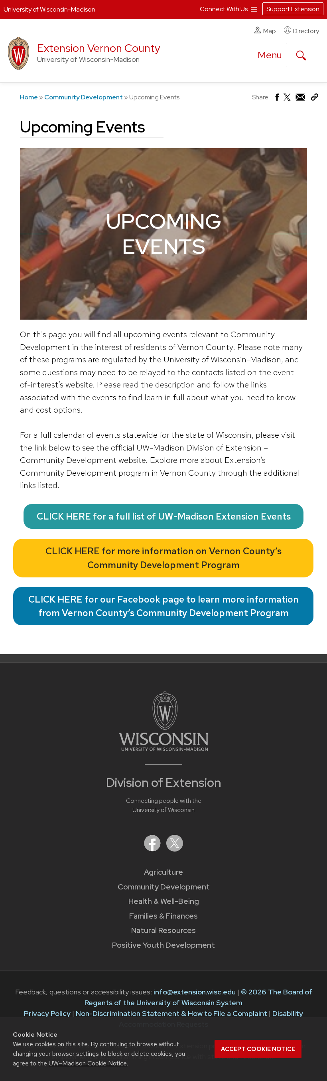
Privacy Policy (47, 1013)
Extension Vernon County (98, 48)
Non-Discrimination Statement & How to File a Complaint (171, 1013)
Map (269, 31)
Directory (306, 31)
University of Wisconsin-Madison (49, 9)
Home (29, 97)
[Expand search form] (301, 55)
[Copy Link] (314, 99)
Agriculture (163, 872)
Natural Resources (163, 930)
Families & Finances (163, 916)
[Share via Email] (300, 99)
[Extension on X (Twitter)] (174, 849)
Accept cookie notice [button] (258, 1049)
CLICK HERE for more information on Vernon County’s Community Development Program (163, 558)
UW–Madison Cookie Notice (88, 1063)
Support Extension (292, 9)
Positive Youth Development (163, 945)
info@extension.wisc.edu (195, 991)
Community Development (83, 97)
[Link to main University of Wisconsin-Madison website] (164, 748)
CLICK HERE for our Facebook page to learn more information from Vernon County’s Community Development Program (163, 606)
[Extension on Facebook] (153, 849)
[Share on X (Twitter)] (288, 100)
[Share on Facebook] (277, 99)
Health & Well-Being (163, 901)
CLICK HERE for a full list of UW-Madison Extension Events (164, 516)
